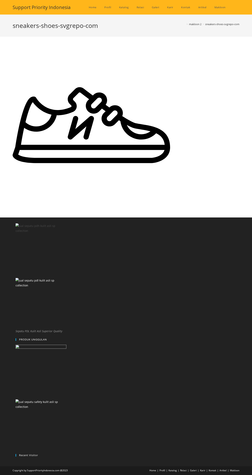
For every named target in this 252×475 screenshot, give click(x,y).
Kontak (212, 470)
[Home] (184, 24)
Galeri (193, 470)
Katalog (173, 470)
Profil (162, 470)
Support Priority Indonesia (41, 7)
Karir (202, 470)
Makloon (234, 470)
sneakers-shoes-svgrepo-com (222, 24)
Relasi (183, 470)
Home (152, 470)
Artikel (223, 470)
